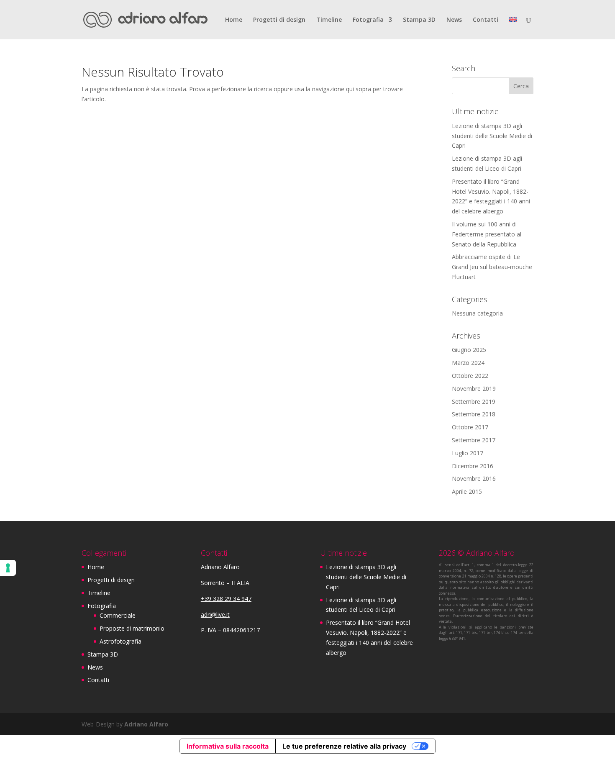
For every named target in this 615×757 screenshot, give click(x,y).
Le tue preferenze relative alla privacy (344, 746)
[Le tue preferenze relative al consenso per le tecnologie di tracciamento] (8, 568)
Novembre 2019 (474, 389)
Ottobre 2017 (470, 427)
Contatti (485, 20)
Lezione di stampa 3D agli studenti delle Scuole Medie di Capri (492, 136)
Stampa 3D (419, 20)
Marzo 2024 (468, 363)
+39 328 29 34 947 (226, 599)
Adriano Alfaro (146, 724)
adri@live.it (215, 614)
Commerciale (118, 615)
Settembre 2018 (473, 414)
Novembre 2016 (474, 478)
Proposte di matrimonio (132, 628)
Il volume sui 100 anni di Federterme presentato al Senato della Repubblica (486, 234)
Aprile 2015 (467, 491)
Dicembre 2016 (472, 466)
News (454, 20)
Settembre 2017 (473, 440)
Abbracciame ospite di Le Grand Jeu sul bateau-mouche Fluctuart (492, 267)
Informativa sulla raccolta (228, 746)
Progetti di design (279, 20)
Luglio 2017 (467, 453)
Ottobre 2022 (470, 376)
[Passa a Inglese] (513, 28)
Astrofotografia (120, 641)
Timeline (329, 20)
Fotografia (368, 20)
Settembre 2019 (473, 401)
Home (233, 20)
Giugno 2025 (469, 350)
